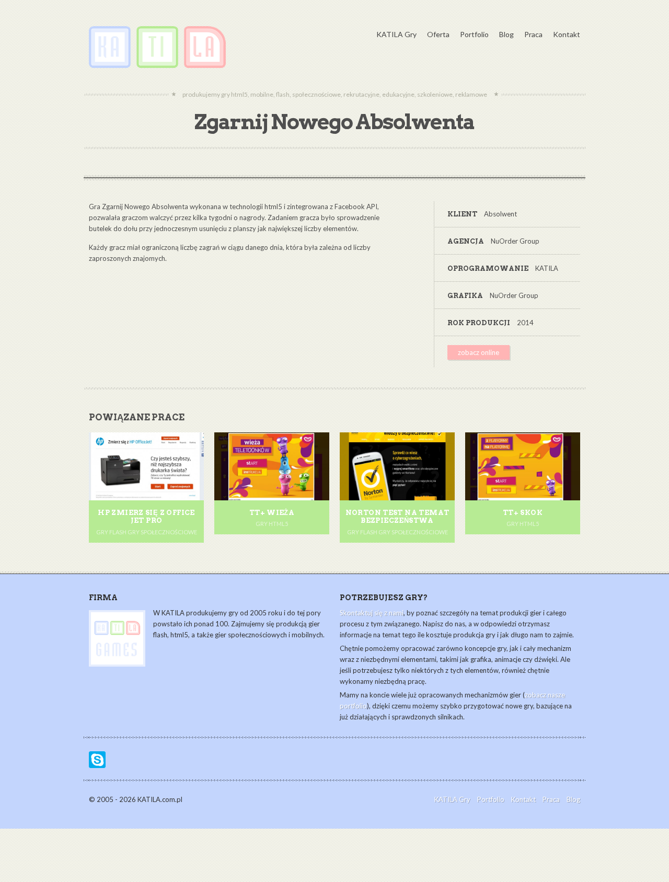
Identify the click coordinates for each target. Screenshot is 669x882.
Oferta (438, 34)
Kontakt (566, 34)
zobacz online (478, 352)
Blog (506, 34)
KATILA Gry (396, 34)
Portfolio (474, 34)
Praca (533, 34)
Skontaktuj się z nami (371, 613)
